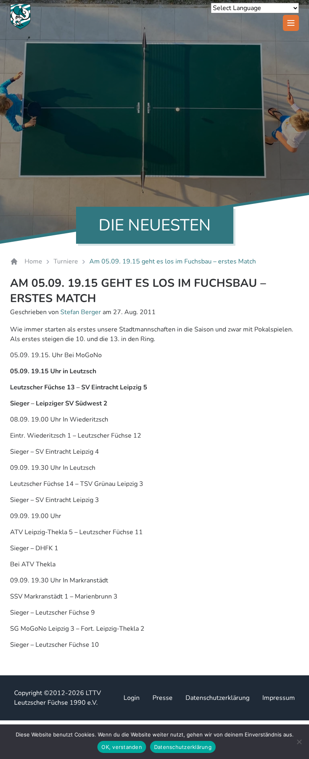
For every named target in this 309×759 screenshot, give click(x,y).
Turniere (66, 261)
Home (33, 261)
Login (132, 697)
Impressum (278, 697)
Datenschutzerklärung (217, 697)
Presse (162, 697)
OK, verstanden (121, 747)
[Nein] (299, 742)
